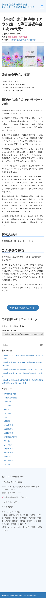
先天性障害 (31, 39)
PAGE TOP (43, 578)
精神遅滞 (8, 456)
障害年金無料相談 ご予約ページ (16, 497)
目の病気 (8, 413)
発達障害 (8, 401)
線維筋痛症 (8, 429)
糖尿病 (7, 421)
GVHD (6, 409)
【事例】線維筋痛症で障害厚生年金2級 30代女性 (22, 369)
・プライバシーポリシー (11, 502)
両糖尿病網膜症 (10, 437)
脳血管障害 (8, 432)
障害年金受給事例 (19, 39)
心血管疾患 (8, 425)
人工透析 (8, 444)
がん (6, 417)
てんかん (8, 405)
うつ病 (7, 464)
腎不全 (7, 440)
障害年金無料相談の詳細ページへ (23, 307)
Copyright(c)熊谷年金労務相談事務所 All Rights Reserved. (19, 595)
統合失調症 (8, 460)
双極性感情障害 (10, 397)
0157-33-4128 (9, 489)
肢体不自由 (8, 448)
